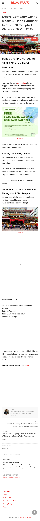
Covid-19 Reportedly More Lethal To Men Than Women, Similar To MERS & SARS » (22, 425)
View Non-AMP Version (25, 517)
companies (21, 83)
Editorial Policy (7, 498)
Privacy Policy (7, 504)
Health (22, 8)
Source (20, 139)
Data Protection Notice (10, 501)
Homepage (5, 8)
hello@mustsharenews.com (11, 477)
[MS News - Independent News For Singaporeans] (20, 2)
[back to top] (34, 512)
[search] (37, 3)
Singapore (14, 8)
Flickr (27, 365)
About (5, 494)
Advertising (6, 491)
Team (5, 507)
